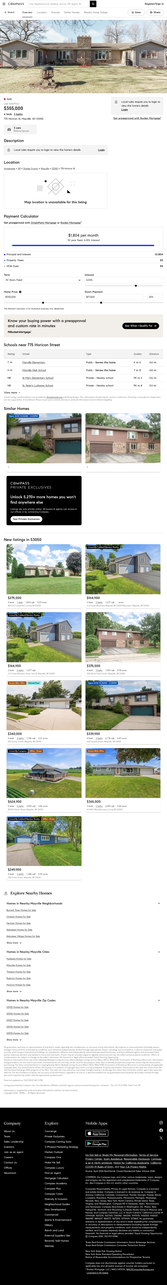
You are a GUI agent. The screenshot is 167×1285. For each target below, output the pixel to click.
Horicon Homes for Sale (18, 984)
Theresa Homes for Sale (19, 971)
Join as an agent (13, 1152)
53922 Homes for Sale (18, 1007)
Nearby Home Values (95, 12)
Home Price (11, 291)
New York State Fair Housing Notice (103, 1251)
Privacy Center (93, 1158)
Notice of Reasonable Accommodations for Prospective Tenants (117, 1257)
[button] (4, 4)
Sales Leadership (13, 1141)
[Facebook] (161, 1129)
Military (49, 1225)
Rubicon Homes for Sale (19, 978)
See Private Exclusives (26, 519)
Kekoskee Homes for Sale (19, 930)
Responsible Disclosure (137, 1158)
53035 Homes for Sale (18, 1033)
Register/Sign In (154, 3)
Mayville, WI (29, 118)
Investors (9, 1146)
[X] (161, 1137)
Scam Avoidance (113, 1158)
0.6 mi (152, 362)
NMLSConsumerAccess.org (140, 1269)
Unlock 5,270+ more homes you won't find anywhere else (43, 500)
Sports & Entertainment (58, 1219)
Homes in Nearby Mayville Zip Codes (31, 1000)
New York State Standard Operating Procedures (109, 1254)
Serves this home (105, 362)
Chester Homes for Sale (19, 917)
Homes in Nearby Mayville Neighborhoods (34, 903)
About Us (9, 1131)
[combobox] (59, 4)
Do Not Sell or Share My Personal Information (111, 1155)
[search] (93, 4)
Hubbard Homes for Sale (19, 958)
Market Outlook (54, 1152)
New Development (55, 1209)
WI (19, 168)
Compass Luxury (54, 1167)
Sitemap (49, 1246)
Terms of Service (148, 1155)
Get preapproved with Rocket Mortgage (137, 118)
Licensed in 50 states (97, 1272)
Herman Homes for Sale (19, 923)
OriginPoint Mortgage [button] (43, 222)
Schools (55, 12)
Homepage (9, 168)
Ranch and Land (54, 1230)
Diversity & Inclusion (56, 1199)
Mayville (45, 168)
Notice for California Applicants (131, 1162)
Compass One (53, 1157)
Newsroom (10, 1172)
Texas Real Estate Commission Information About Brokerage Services (120, 1242)
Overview (27, 12)
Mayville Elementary (33, 362)
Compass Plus (53, 1188)
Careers (8, 1157)
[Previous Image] (10, 438)
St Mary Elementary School (37, 378)
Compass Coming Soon (58, 1141)
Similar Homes (71, 12)
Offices (8, 1167)
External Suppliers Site (57, 1235)
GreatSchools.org (54, 397)
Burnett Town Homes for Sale (21, 910)
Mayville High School (34, 370)
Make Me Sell (52, 1162)
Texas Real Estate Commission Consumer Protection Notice (115, 1245)
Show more (12, 943)
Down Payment (94, 291)
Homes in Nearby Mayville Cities (28, 952)
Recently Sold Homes (57, 1240)
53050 (39, 118)
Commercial (51, 1214)
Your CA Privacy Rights (133, 1166)
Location (42, 12)
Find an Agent (53, 1172)
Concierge (51, 1131)
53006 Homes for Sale (18, 1013)
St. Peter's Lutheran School (37, 385)
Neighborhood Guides (57, 1204)
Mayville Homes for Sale (19, 965)
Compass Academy (56, 1183)
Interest (89, 274)
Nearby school (105, 378)
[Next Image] (77, 438)
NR (9, 378)
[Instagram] (161, 1122)
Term (7, 274)
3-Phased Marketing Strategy (61, 1146)
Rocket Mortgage (71, 222)
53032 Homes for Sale (18, 1026)
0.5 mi (152, 385)
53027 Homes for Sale (18, 1020)
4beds (8, 114)
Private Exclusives (55, 1136)
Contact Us (10, 1162)
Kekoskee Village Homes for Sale (23, 936)
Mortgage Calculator (56, 1178)
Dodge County (30, 168)
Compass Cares (54, 1193)
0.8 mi (152, 370)
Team (7, 1136)
